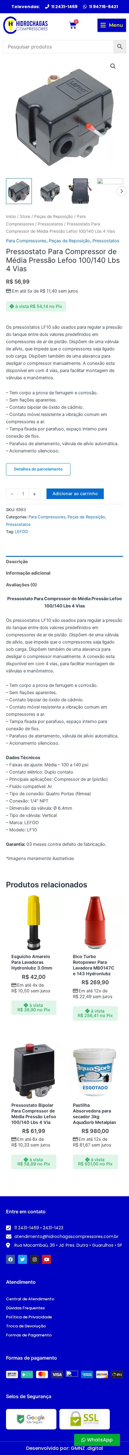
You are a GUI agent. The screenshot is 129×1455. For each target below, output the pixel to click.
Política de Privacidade (29, 1317)
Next (121, 191)
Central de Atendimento (30, 1299)
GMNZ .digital (87, 1448)
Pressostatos (50, 224)
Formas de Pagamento (29, 1335)
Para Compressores (26, 241)
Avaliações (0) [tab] (21, 585)
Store (25, 216)
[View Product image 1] (19, 191)
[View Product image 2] (49, 191)
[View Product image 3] (80, 191)
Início (11, 216)
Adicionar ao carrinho (75, 493)
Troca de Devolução (26, 1326)
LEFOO (21, 531)
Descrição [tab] (17, 561)
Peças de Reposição (53, 216)
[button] (112, 25)
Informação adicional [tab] (28, 573)
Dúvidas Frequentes (25, 1308)
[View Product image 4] (110, 191)
